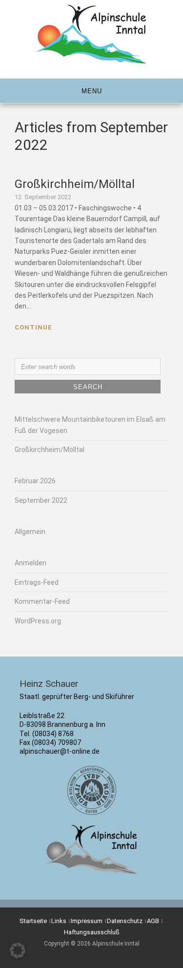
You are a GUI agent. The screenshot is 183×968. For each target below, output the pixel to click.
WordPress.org (38, 621)
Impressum (86, 921)
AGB (153, 921)
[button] (17, 950)
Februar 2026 (35, 481)
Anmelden (30, 563)
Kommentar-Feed (42, 601)
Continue (33, 327)
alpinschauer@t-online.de (60, 751)
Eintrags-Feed (37, 582)
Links (58, 921)
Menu (91, 91)
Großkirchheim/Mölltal (75, 184)
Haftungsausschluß (92, 932)
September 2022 (41, 500)
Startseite (33, 921)
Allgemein (30, 531)
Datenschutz (124, 921)
